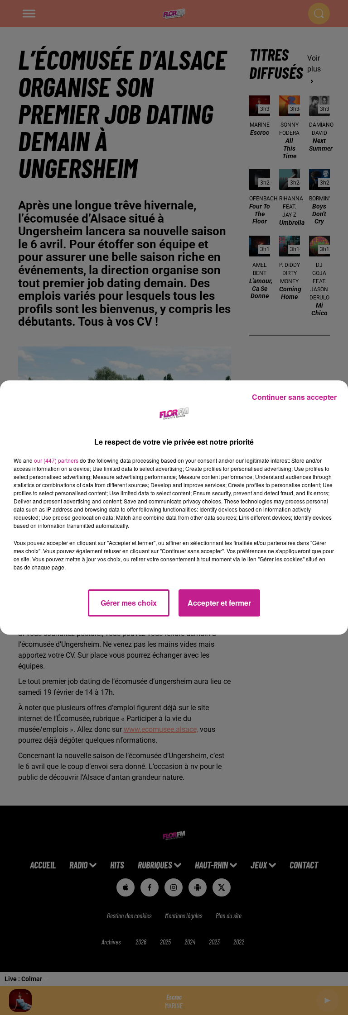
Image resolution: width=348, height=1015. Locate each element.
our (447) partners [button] (56, 460)
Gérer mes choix (129, 603)
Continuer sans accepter (294, 397)
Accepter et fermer (219, 603)
